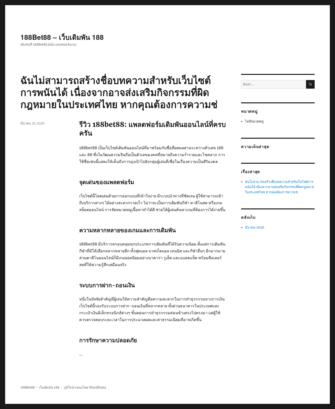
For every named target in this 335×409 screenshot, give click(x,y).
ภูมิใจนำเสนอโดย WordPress (85, 387)
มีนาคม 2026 (254, 227)
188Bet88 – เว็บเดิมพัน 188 (62, 37)
